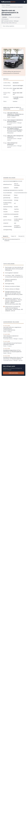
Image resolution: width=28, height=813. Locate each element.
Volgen (13, 236)
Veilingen (8, 5)
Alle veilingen (21, 108)
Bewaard (21, 236)
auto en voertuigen (15, 17)
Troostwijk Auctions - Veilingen (11, 21)
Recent (5, 236)
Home (3, 5)
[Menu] (24, 1)
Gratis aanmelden (13, 373)
